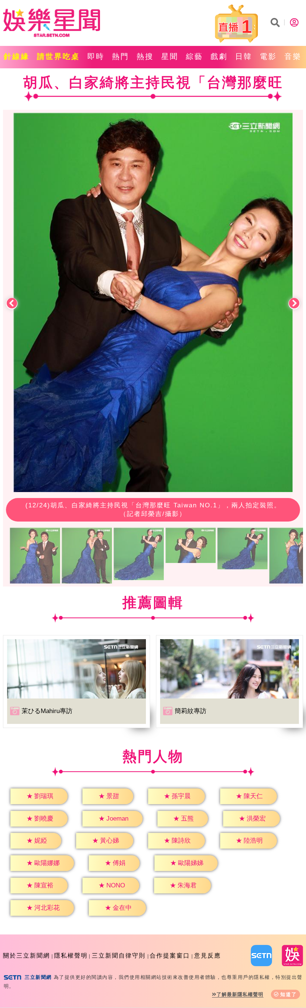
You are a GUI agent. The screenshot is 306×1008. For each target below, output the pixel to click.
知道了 (288, 994)
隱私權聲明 (71, 955)
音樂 (293, 56)
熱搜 (145, 56)
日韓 (243, 56)
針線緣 (16, 56)
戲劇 (219, 56)
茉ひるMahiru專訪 (47, 711)
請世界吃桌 (58, 56)
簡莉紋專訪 (190, 711)
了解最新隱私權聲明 (239, 994)
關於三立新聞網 (26, 955)
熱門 (120, 56)
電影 (268, 56)
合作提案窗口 (170, 955)
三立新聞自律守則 (119, 955)
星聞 (169, 56)
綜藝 (194, 56)
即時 (95, 56)
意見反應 (207, 955)
